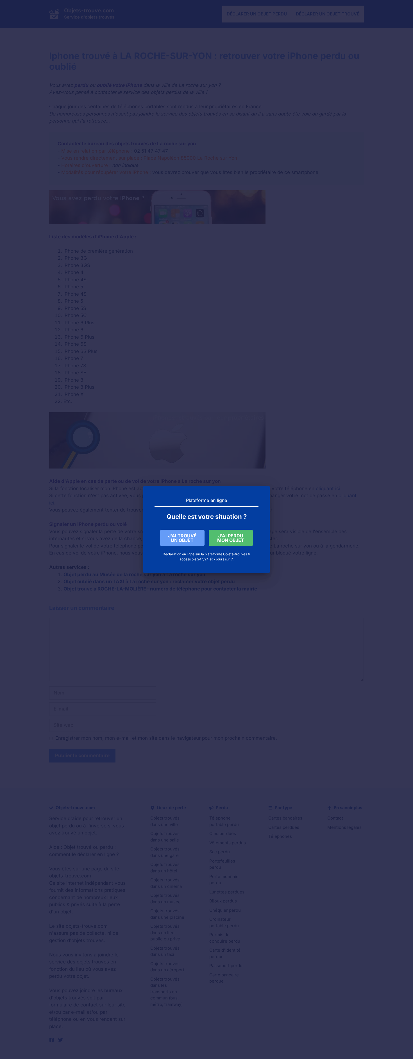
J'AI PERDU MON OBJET (230, 538)
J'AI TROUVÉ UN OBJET (182, 538)
